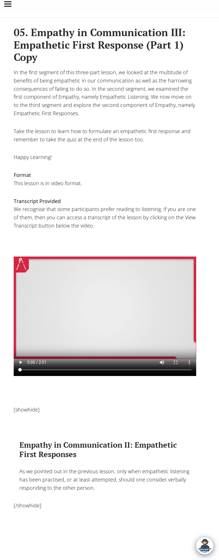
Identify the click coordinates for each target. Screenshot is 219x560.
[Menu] (8, 4)
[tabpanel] (105, 300)
